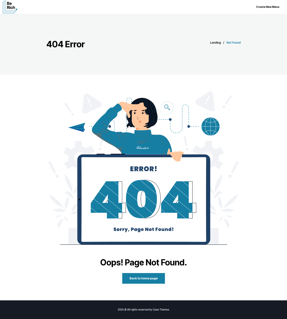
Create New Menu (267, 6)
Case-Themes (161, 309)
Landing (215, 42)
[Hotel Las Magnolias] (10, 7)
